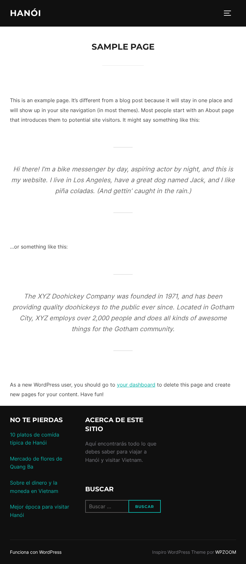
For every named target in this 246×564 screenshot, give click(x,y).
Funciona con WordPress (36, 552)
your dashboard (136, 384)
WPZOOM (225, 552)
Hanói (25, 13)
